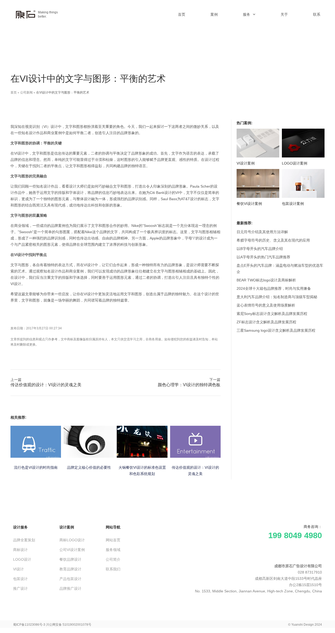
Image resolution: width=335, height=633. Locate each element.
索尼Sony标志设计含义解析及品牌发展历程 (272, 314)
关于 (284, 14)
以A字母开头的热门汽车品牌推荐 (263, 257)
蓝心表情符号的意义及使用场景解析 (266, 305)
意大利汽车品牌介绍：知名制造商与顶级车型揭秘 (277, 297)
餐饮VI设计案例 (249, 203)
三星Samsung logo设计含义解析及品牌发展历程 (276, 330)
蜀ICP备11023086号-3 (29, 624)
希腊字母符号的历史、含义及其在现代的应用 (273, 240)
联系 (316, 14)
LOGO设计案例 (294, 163)
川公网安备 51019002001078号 (68, 624)
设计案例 (66, 527)
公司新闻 (26, 92)
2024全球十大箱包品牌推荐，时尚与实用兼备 (274, 288)
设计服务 (20, 527)
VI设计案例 (246, 163)
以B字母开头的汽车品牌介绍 (260, 249)
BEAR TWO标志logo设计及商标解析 (266, 280)
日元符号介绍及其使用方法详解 (262, 232)
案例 (214, 14)
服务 (246, 14)
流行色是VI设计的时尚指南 (36, 467)
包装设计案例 (293, 203)
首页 (181, 14)
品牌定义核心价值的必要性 (89, 467)
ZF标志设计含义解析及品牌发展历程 (266, 322)
